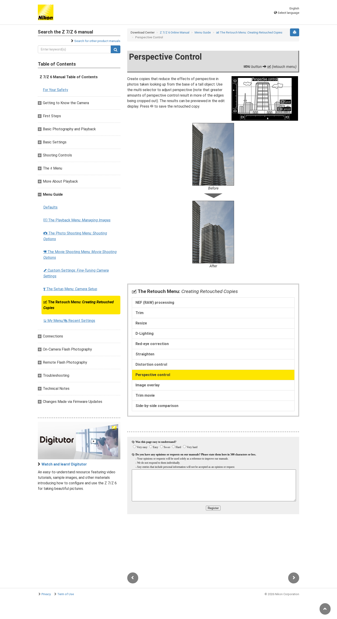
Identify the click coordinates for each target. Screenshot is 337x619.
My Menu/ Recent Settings (69, 320)
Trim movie (145, 395)
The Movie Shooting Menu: (80, 255)
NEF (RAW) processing (154, 302)
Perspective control (152, 375)
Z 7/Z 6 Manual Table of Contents (69, 77)
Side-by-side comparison (156, 406)
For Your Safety (55, 90)
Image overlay (147, 385)
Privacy (46, 594)
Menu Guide (203, 32)
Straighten (144, 354)
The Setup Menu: (70, 289)
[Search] (115, 49)
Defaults (50, 207)
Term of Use (65, 594)
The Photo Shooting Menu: (75, 236)
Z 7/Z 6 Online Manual (174, 32)
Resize (141, 323)
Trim (139, 313)
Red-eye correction (152, 344)
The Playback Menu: (76, 220)
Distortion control (151, 364)
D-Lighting (144, 333)
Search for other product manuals (97, 41)
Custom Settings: (76, 273)
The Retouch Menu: (78, 305)
